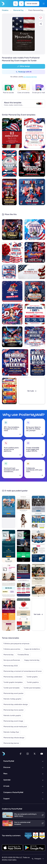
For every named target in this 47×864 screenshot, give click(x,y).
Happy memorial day (31, 660)
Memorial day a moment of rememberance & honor (22, 671)
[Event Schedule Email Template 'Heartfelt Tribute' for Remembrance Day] (23, 614)
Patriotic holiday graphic (12, 699)
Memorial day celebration (12, 677)
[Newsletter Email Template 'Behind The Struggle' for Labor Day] (38, 512)
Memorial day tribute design (13, 738)
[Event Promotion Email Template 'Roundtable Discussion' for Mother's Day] (8, 580)
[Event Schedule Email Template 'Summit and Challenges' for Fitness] (8, 614)
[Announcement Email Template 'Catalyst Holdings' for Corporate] (8, 546)
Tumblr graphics (33, 682)
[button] (40, 17)
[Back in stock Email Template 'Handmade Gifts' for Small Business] (38, 580)
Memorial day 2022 (10, 666)
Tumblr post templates (32, 688)
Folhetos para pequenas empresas (16, 644)
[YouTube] (41, 753)
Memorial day (8, 655)
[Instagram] (27, 753)
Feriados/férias (23, 655)
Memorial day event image (13, 721)
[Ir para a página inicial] (2, 3)
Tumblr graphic (32, 677)
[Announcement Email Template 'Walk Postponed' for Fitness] (8, 512)
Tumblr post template (11, 688)
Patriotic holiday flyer (11, 732)
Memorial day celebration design (15, 704)
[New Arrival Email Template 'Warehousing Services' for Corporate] (23, 580)
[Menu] (43, 3)
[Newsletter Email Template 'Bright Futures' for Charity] (38, 546)
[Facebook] (20, 753)
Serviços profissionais (11, 660)
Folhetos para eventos (11, 649)
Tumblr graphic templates (13, 682)
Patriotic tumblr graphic (12, 715)
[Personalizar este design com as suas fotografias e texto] (23, 34)
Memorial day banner (11, 743)
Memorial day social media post (15, 727)
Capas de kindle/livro (32, 649)
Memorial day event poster (13, 693)
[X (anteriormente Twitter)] (34, 753)
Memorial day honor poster (13, 710)
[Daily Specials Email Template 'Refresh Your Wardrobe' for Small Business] (23, 512)
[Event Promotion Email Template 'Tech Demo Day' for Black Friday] (23, 546)
